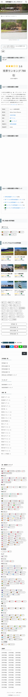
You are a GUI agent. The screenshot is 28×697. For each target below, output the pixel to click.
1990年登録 (4, 662)
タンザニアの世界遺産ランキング (14, 205)
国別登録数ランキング (7, 384)
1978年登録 (4, 652)
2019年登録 (17, 684)
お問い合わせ (18, 692)
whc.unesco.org (14, 104)
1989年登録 (17, 660)
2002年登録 (4, 672)
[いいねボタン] (3, 51)
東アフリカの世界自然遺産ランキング (14, 199)
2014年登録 (4, 682)
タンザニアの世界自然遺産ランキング (15, 208)
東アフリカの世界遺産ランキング (13, 202)
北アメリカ (6, 427)
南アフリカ (6, 450)
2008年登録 (4, 677)
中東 (5, 409)
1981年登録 (4, 655)
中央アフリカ (7, 447)
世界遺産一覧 (5, 363)
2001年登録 (17, 670)
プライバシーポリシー (11, 692)
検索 (24, 353)
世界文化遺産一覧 (6, 366)
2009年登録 (11, 677)
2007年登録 (17, 674)
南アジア (6, 403)
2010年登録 (17, 677)
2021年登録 (4, 687)
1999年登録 (4, 670)
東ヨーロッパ (7, 418)
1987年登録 (4, 660)
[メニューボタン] (2, 2)
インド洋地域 (7, 453)
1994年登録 (11, 665)
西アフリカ (6, 444)
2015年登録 (11, 682)
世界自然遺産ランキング (11, 196)
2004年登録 (17, 672)
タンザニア (11, 10)
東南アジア (6, 400)
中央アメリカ (7, 429)
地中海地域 (6, 421)
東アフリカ (5, 10)
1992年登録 (17, 662)
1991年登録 (11, 662)
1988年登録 (11, 660)
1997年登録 (11, 667)
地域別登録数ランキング (7, 387)
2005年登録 (4, 674)
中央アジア (6, 406)
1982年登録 (18, 10)
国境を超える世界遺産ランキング (9, 375)
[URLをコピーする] (25, 346)
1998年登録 (17, 667)
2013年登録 (17, 679)
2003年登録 (11, 672)
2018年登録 (11, 684)
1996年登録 (4, 667)
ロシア (5, 424)
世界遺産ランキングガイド (14, 2)
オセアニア (6, 435)
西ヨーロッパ (7, 412)
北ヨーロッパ (7, 415)
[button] (3, 346)
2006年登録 (11, 674)
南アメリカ (6, 432)
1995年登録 (17, 665)
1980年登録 (17, 652)
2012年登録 (11, 679)
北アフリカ (6, 438)
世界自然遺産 (13, 124)
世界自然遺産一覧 (6, 369)
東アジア (6, 397)
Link (18, 39)
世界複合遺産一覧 (6, 372)
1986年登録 (17, 657)
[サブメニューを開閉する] (25, 397)
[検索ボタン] (26, 2)
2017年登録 (4, 684)
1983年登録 (17, 655)
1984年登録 (4, 657)
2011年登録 (4, 679)
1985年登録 (11, 657)
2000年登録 (11, 670)
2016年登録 (17, 682)
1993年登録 (4, 665)
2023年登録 (11, 687)
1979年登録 (11, 652)
